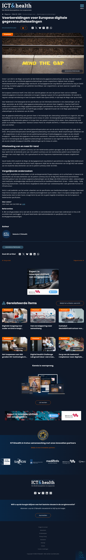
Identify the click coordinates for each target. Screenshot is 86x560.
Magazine (7, 14)
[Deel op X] (36, 28)
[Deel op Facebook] (44, 28)
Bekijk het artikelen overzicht (70, 303)
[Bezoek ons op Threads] (35, 493)
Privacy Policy (43, 536)
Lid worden (43, 402)
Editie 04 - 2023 (16, 14)
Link (23, 204)
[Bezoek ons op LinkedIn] (47, 493)
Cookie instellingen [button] (43, 549)
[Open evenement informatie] (81, 555)
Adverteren (43, 530)
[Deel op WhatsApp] (51, 28)
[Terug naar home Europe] (16, 7)
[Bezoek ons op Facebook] (43, 493)
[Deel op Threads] (33, 28)
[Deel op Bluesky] (40, 28)
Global (43, 546)
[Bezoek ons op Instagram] (51, 493)
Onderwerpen (43, 533)
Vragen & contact (43, 527)
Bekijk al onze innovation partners (43, 448)
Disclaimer (43, 539)
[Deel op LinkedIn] (47, 28)
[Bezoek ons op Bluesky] (39, 493)
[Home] (2, 14)
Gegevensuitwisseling (12, 247)
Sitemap (43, 542)
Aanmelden (43, 515)
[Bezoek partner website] (13, 461)
